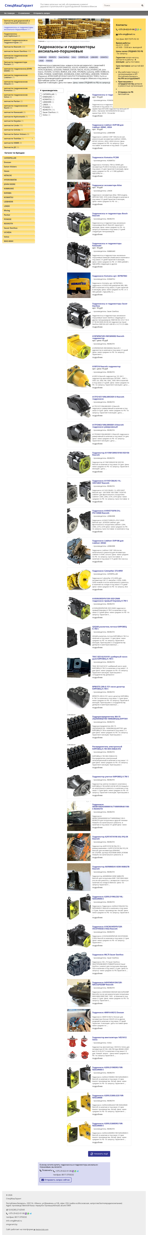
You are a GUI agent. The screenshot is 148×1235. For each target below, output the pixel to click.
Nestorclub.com (42, 1229)
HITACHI (8, 175)
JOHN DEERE (9, 184)
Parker (7, 215)
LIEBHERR (8, 201)
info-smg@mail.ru (126, 34)
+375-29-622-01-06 (63, 1171)
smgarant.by (11, 1224)
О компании (24, 13)
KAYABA (7, 193)
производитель (50, 90)
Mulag (7, 210)
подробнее (97, 116)
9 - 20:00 (125, 45)
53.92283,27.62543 (17, 1209)
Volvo (6, 237)
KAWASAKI (9, 188)
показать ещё (101, 1153)
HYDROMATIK (10, 179)
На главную (9, 13)
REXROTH (8, 223)
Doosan (7, 162)
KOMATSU (8, 197)
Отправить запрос (41, 13)
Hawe (6, 171)
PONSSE (7, 219)
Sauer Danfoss (10, 228)
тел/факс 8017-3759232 (63, 1174)
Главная (41, 41)
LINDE (7, 206)
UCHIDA (7, 232)
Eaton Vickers (10, 166)
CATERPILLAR (10, 158)
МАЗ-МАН (8, 241)
